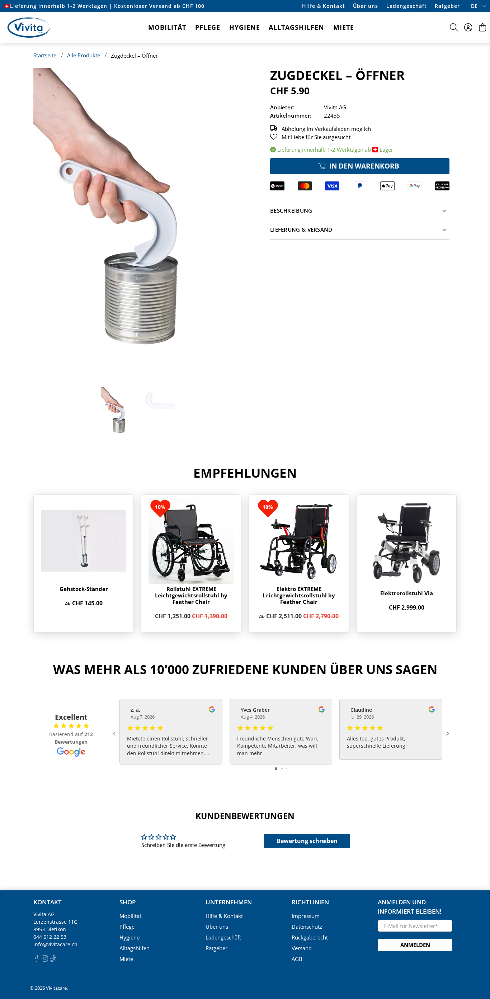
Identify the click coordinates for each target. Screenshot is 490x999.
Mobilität (167, 27)
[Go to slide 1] (276, 768)
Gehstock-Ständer (84, 588)
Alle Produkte (83, 55)
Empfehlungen (245, 472)
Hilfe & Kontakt (323, 6)
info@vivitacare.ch (55, 944)
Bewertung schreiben (307, 841)
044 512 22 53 (49, 936)
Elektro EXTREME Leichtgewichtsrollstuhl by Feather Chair (299, 595)
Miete (343, 27)
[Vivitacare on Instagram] (45, 959)
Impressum (306, 915)
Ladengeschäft (406, 6)
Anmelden (415, 944)
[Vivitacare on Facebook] (36, 959)
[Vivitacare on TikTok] (53, 959)
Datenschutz (307, 926)
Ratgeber (447, 6)
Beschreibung (291, 210)
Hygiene (244, 27)
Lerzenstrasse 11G (55, 921)
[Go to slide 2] (282, 769)
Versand (302, 948)
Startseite (44, 55)
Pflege (207, 27)
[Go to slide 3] (286, 768)
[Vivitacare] (29, 27)
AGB (297, 958)
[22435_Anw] (137, 224)
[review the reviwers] (212, 710)
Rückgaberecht (310, 937)
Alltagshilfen (296, 27)
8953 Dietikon (49, 929)
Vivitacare (56, 988)
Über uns (365, 6)
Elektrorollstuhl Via (406, 593)
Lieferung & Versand (301, 229)
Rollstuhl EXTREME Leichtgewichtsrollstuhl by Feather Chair (191, 595)
